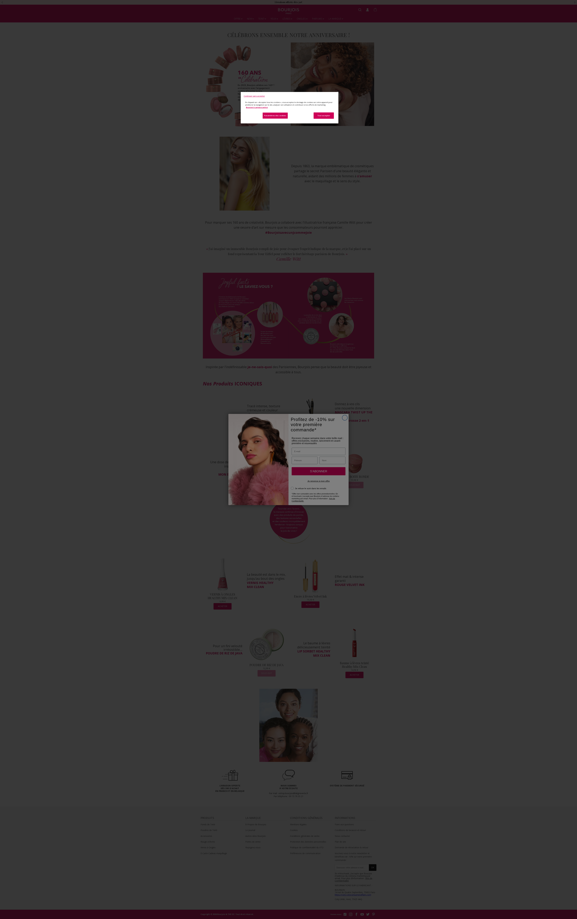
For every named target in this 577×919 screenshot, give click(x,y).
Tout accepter (323, 115)
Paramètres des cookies (275, 115)
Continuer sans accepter (254, 96)
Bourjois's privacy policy (257, 107)
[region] (289, 107)
